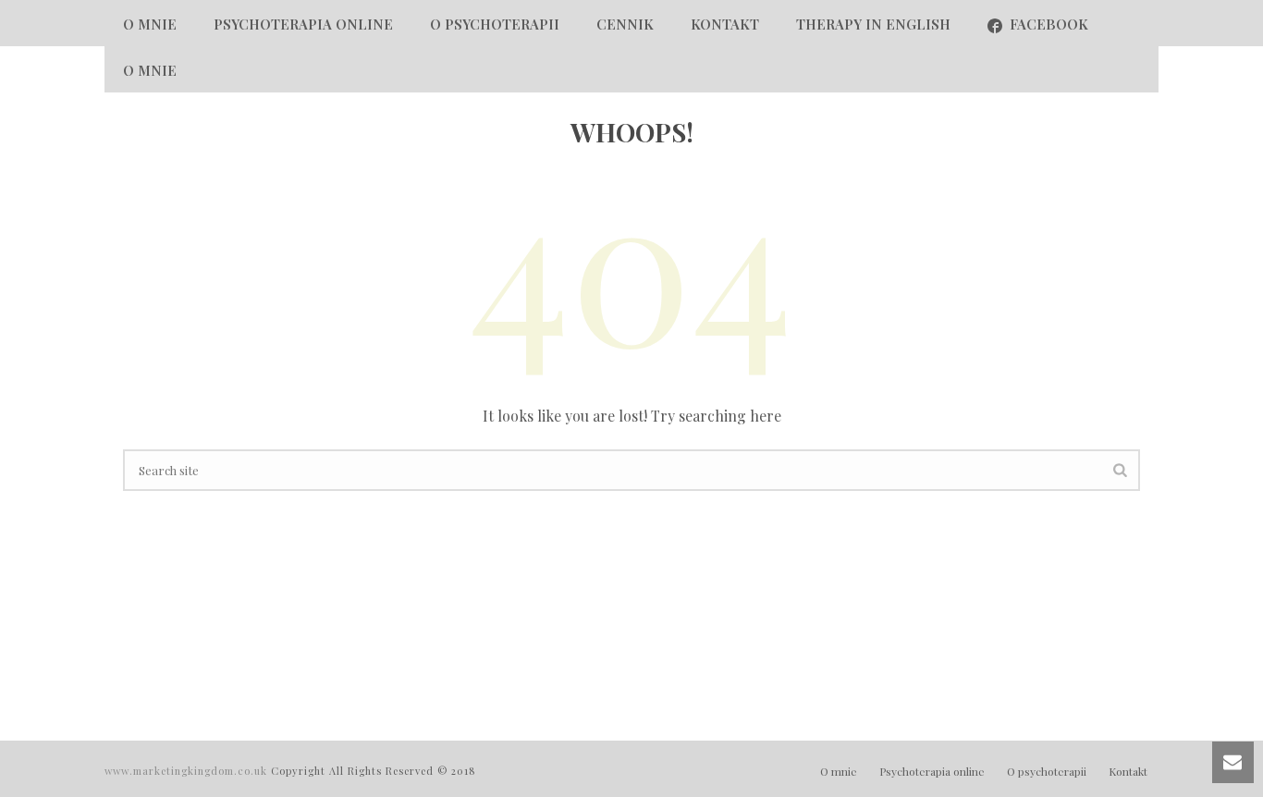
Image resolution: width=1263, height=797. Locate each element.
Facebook (1049, 24)
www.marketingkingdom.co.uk (187, 771)
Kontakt (725, 24)
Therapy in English (873, 24)
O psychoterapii (494, 24)
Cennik (625, 24)
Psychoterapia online (303, 24)
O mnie (150, 24)
